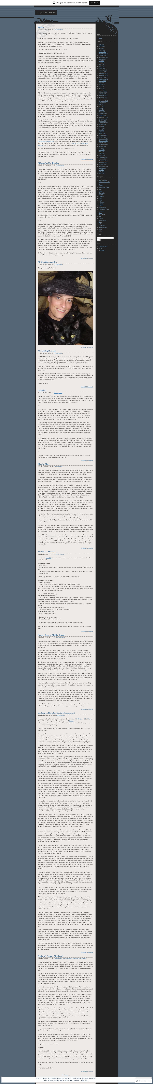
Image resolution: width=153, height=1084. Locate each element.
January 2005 (102, 159)
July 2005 (101, 148)
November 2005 (103, 141)
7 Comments (89, 347)
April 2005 (101, 153)
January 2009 (102, 71)
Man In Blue (43, 464)
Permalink (83, 159)
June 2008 (102, 84)
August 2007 (102, 102)
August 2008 (102, 81)
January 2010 (102, 52)
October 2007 (102, 99)
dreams (101, 194)
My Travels (102, 214)
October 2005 (102, 142)
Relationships (102, 220)
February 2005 (103, 157)
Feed (101, 250)
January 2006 (102, 137)
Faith (100, 198)
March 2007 (102, 111)
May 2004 (101, 173)
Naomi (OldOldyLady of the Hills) (80, 719)
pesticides (75, 958)
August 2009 (102, 59)
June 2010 (102, 46)
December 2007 (103, 95)
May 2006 (101, 130)
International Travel (104, 209)
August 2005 (102, 146)
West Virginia (82, 958)
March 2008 (102, 90)
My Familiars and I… (47, 262)
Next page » (65, 1075)
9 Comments (89, 258)
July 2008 (101, 82)
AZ (99, 184)
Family (100, 200)
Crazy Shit (102, 193)
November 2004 (103, 162)
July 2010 (101, 44)
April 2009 (101, 66)
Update (41, 27)
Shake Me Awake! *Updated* (50, 956)
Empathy (101, 196)
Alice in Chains (103, 180)
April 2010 (101, 48)
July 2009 (101, 61)
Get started (94, 3)
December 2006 (103, 117)
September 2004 (103, 166)
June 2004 (102, 171)
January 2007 (102, 115)
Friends (101, 203)
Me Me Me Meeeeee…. (48, 552)
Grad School (102, 207)
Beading (101, 185)
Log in (100, 248)
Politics (101, 218)
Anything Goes (46, 12)
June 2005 (102, 150)
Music (100, 213)
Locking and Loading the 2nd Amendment (56, 713)
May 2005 (101, 151)
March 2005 (102, 155)
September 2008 (103, 79)
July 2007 (101, 104)
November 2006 (103, 119)
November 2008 (103, 75)
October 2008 (102, 77)
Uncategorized (58, 29)
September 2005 (103, 144)
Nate (100, 216)
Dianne (71, 721)
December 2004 (103, 160)
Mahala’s (48, 558)
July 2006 (101, 126)
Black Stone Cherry (104, 187)
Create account (103, 246)
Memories (101, 211)
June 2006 (102, 128)
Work (100, 229)
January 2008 (102, 93)
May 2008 (101, 86)
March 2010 (102, 50)
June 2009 (102, 62)
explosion (69, 958)
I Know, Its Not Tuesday (48, 163)
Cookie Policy (84, 1080)
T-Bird (100, 223)
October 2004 (102, 164)
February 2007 (103, 113)
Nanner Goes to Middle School (51, 635)
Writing (100, 231)
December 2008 (103, 73)
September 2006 (103, 122)
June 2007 (102, 106)
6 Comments (89, 159)
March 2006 (102, 133)
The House (102, 225)
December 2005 (103, 139)
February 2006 (103, 135)
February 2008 (103, 91)
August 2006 (102, 124)
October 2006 (102, 121)
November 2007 (103, 97)
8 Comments (89, 460)
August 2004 (102, 168)
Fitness (102, 202)
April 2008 (101, 88)
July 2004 (101, 170)
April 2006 (101, 131)
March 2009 (102, 68)
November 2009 (103, 53)
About (100, 38)
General (101, 205)
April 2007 (101, 110)
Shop (100, 222)
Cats (100, 189)
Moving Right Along (46, 351)
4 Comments (89, 548)
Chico (100, 191)
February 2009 (103, 70)
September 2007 (103, 101)
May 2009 (101, 64)
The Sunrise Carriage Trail (46, 141)
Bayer (64, 958)
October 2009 (102, 55)
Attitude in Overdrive (104, 182)
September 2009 (103, 57)
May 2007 (101, 108)
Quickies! (42, 390)
